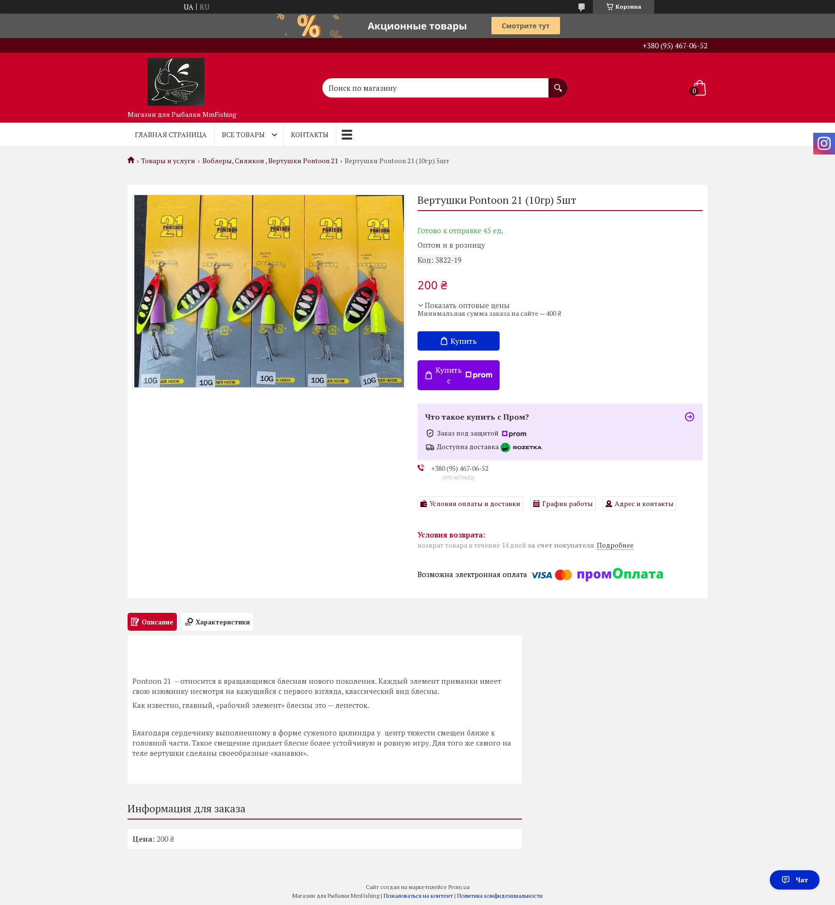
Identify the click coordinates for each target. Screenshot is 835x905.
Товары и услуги (168, 160)
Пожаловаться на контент (418, 895)
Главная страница (171, 134)
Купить (463, 341)
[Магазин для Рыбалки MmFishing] (176, 79)
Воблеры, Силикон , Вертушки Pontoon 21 (270, 160)
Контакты (310, 134)
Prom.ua (459, 887)
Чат (802, 879)
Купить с (448, 375)
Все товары (243, 134)
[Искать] (558, 83)
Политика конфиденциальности (500, 895)
